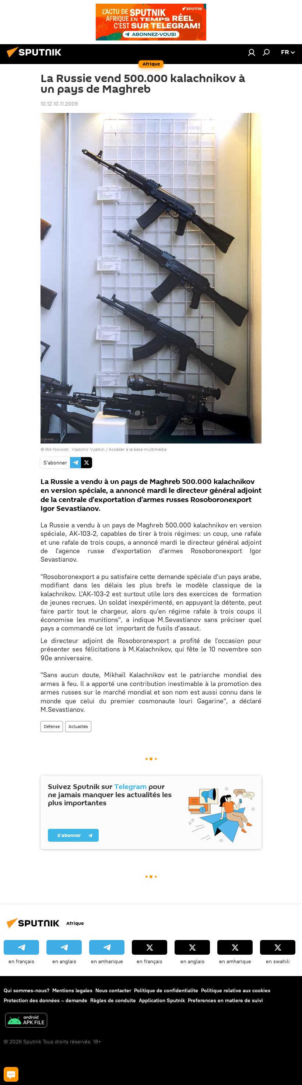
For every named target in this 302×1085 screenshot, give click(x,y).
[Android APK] (26, 1021)
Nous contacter (113, 990)
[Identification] (251, 52)
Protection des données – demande (45, 1000)
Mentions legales (72, 990)
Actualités (78, 726)
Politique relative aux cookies (235, 990)
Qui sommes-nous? (26, 990)
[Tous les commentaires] (11, 1074)
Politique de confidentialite (166, 990)
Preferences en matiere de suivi (225, 1000)
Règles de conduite (113, 1000)
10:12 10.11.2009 (59, 103)
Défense (52, 726)
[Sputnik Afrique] (36, 58)
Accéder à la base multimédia (137, 449)
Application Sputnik (162, 1000)
